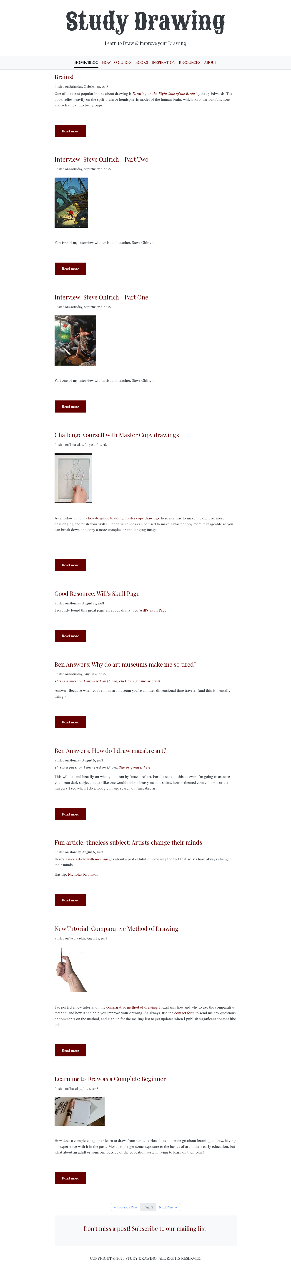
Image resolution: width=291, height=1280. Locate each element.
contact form (184, 1012)
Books (141, 62)
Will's (144, 610)
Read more (74, 131)
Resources (189, 62)
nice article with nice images (91, 859)
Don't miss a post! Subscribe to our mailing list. (145, 1228)
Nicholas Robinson (83, 874)
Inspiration (163, 62)
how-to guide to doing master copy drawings (123, 518)
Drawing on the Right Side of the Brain (164, 93)
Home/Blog (86, 62)
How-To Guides (117, 62)
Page (162, 610)
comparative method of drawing (131, 1007)
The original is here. (135, 767)
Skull (153, 610)
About (210, 62)
